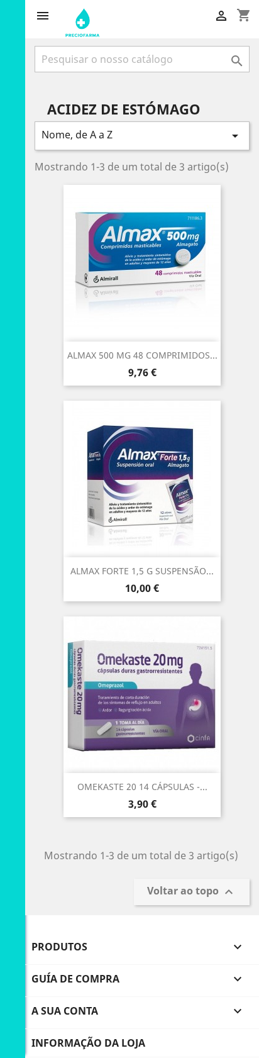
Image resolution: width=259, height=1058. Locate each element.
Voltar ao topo (191, 892)
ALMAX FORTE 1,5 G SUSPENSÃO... (142, 571)
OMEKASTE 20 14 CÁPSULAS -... (142, 787)
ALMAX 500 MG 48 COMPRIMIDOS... (142, 355)
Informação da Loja (88, 1043)
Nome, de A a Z (142, 135)
